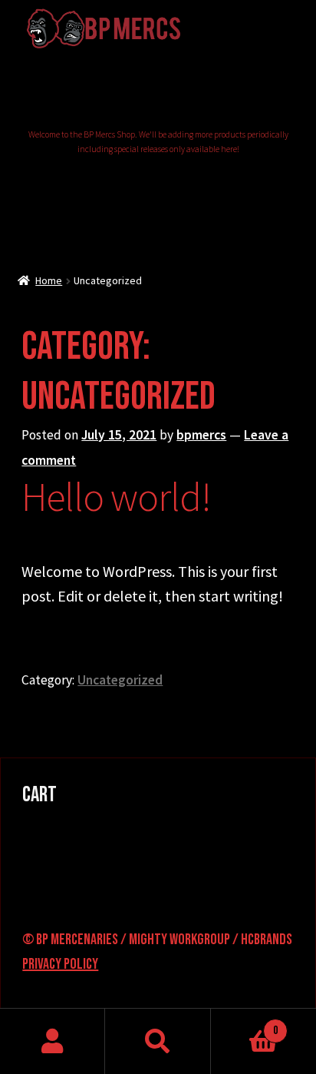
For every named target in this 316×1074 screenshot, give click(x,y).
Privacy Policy (60, 964)
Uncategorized (120, 679)
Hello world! (116, 496)
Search (157, 1041)
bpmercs (201, 434)
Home (48, 280)
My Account (52, 1041)
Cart (244, 1025)
